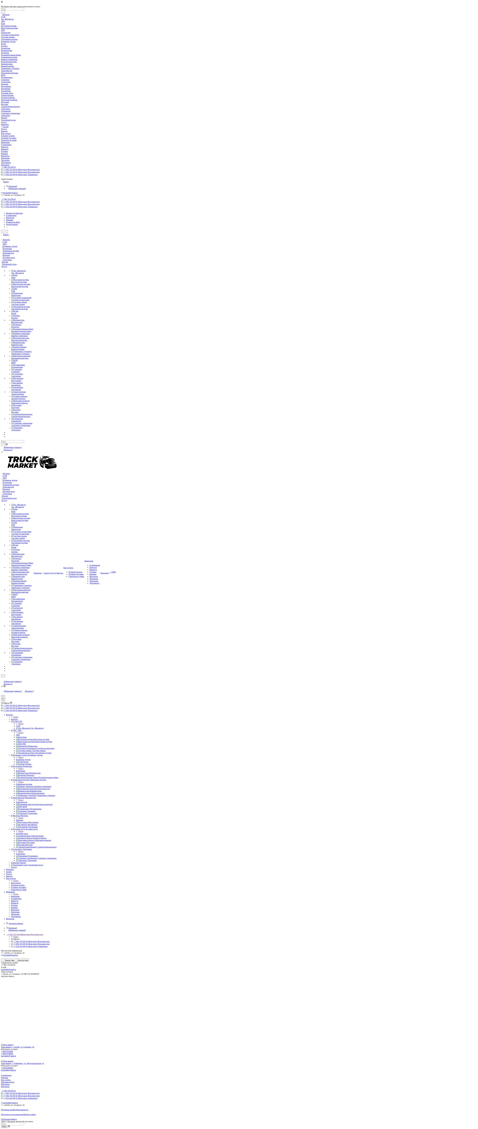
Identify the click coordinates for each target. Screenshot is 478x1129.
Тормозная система (24, 784)
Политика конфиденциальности (14, 1110)
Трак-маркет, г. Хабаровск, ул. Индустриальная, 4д (22, 1063)
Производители (7, 1082)
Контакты (5, 1087)
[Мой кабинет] (2, 679)
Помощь (4, 1078)
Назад (15, 717)
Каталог (14, 719)
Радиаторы (20, 771)
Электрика (20, 854)
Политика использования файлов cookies (18, 1114)
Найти (4, 1127)
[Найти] (3, 12)
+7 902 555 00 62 (9, 167)
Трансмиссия (21, 802)
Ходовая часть (22, 834)
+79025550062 (7, 1051)
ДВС (18, 735)
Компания (15, 896)
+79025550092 (7, 1054)
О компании (6, 1075)
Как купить (16, 883)
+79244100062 (7, 1068)
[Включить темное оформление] (4, 231)
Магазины (5, 1084)
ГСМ (18, 726)
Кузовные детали (23, 760)
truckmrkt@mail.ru (10, 193)
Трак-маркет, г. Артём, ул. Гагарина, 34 (17, 1047)
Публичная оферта (9, 1119)
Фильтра (19, 820)
